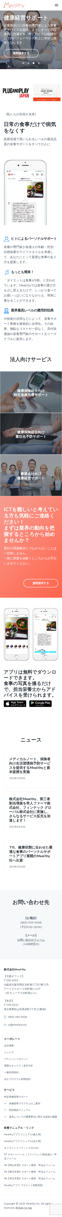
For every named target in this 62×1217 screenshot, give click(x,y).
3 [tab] (33, 63)
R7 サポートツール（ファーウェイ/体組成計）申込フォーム (30, 1156)
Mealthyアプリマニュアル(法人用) (22, 1141)
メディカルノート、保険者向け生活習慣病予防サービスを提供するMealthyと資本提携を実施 (29, 765)
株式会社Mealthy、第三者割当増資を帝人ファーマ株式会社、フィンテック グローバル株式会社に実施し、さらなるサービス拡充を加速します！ (30, 810)
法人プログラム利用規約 (17, 1079)
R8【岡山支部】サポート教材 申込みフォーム (29, 1165)
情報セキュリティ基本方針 (18, 1065)
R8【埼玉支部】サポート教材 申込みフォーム (29, 1178)
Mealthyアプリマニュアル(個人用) (22, 1134)
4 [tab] (39, 63)
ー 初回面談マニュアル (17, 1110)
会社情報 (9, 1045)
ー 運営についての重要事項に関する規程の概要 (30, 1116)
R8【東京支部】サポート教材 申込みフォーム (29, 1171)
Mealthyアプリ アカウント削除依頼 (23, 1185)
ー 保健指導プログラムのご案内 (22, 1103)
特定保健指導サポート (16, 1096)
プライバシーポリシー (16, 1059)
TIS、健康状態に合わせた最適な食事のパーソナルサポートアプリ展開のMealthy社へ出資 (31, 853)
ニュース (9, 1052)
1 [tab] (23, 63)
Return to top (24, 1208)
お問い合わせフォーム (31, 940)
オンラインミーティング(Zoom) (21, 1148)
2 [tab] (28, 63)
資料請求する (21, 53)
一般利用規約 (11, 1072)
